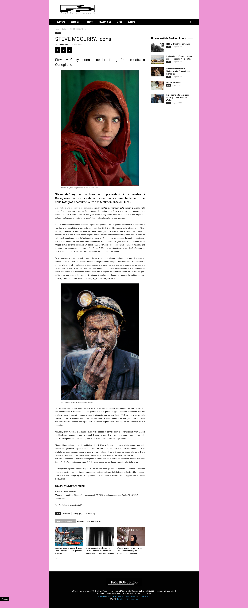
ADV (114, 596)
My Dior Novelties (173, 82)
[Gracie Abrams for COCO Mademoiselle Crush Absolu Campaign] (157, 71)
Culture (61, 22)
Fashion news (123, 596)
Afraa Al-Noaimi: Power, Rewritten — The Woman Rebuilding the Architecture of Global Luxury (131, 550)
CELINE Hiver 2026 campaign (178, 44)
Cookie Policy (144, 596)
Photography (77, 514)
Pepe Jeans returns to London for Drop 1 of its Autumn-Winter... (179, 97)
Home (57, 29)
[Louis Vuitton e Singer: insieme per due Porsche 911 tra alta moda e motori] (157, 59)
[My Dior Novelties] (157, 85)
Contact (101, 596)
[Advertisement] (170, 149)
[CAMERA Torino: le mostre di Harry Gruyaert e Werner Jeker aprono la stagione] (69, 536)
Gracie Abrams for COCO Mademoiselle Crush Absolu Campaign (178, 71)
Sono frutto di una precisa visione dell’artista (73, 208)
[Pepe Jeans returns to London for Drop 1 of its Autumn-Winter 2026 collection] (157, 98)
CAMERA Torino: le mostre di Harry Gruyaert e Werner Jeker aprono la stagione (68, 550)
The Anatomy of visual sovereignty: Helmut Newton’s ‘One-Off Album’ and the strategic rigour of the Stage (100, 550)
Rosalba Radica (63, 44)
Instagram (134, 599)
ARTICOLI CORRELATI (65, 521)
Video (119, 22)
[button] (190, 22)
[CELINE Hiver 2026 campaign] (157, 47)
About (108, 596)
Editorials (76, 22)
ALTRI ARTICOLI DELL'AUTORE (89, 521)
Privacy (134, 596)
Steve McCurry (90, 514)
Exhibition (66, 514)
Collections (104, 22)
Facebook (121, 599)
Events (131, 22)
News (90, 22)
